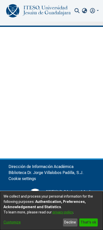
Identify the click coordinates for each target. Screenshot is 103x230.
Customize (12, 222)
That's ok (88, 222)
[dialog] (51, 210)
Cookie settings (22, 178)
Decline (70, 222)
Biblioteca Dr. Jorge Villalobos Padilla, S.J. (45, 172)
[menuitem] (85, 11)
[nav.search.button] (77, 11)
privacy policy (62, 212)
